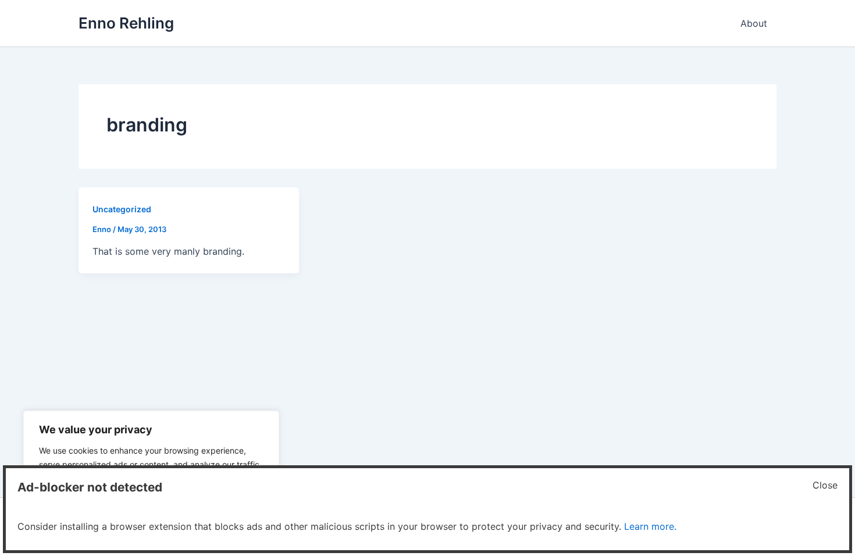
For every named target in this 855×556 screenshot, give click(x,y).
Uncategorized (121, 209)
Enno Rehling (126, 23)
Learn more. (650, 526)
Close (825, 485)
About (753, 23)
